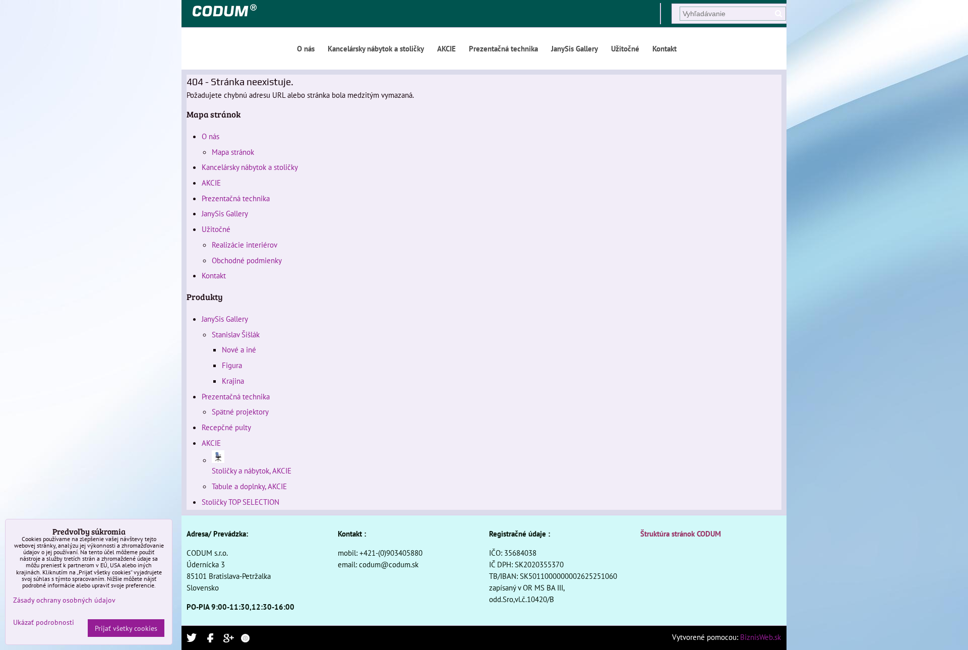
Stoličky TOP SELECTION (240, 502)
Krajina (233, 381)
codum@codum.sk (388, 564)
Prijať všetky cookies (126, 628)
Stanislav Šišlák (236, 334)
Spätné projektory (240, 411)
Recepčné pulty (226, 427)
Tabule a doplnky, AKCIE (249, 486)
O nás (306, 48)
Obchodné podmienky (247, 260)
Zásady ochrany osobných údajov (64, 600)
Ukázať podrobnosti (43, 622)
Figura (232, 365)
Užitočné (625, 48)
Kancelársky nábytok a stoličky (376, 48)
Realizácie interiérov (244, 245)
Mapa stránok (233, 152)
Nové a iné (239, 349)
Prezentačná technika (503, 48)
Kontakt (664, 48)
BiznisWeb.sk (760, 637)
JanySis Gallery (574, 48)
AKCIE (446, 48)
